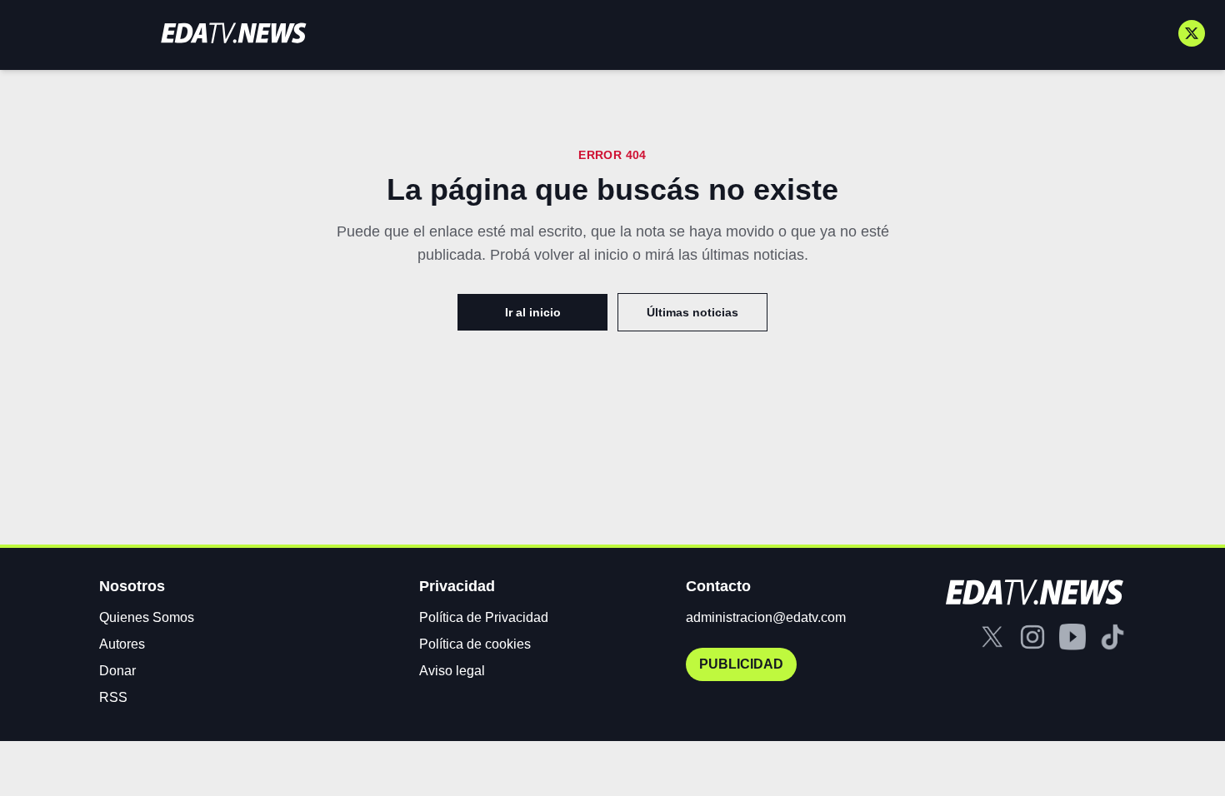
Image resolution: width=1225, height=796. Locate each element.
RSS (113, 697)
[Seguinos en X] (1191, 33)
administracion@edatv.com (766, 617)
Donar (117, 671)
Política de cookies (475, 644)
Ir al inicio (533, 312)
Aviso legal (452, 671)
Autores (122, 644)
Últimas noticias (692, 312)
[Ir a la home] (233, 32)
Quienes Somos (146, 617)
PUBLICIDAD (741, 664)
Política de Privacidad (483, 617)
